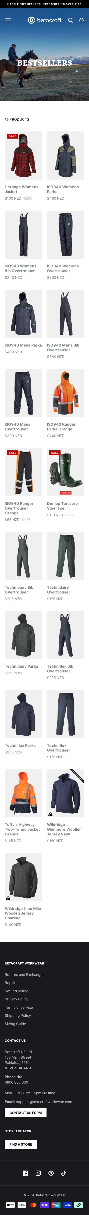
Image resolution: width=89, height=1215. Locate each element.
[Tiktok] (64, 1173)
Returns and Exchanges (24, 974)
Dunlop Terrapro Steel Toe (62, 506)
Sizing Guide (15, 1024)
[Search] (70, 20)
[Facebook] (25, 1173)
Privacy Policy (16, 999)
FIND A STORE (20, 1144)
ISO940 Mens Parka (23, 345)
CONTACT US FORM (25, 1113)
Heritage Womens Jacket (21, 189)
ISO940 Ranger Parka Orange (61, 426)
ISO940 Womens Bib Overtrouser (21, 268)
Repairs (11, 982)
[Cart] (81, 20)
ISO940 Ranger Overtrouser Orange (19, 508)
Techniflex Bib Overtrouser (60, 668)
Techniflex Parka (20, 745)
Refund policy (16, 991)
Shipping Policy (18, 1015)
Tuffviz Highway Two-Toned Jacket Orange (22, 829)
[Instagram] (38, 1173)
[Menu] (8, 20)
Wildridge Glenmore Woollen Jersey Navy (64, 829)
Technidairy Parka (21, 666)
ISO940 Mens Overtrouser (17, 426)
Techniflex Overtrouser (58, 747)
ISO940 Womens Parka (63, 189)
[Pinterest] (51, 1173)
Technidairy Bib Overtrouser (19, 589)
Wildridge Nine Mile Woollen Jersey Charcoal (23, 913)
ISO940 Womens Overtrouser (63, 268)
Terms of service (19, 1007)
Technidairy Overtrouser (58, 589)
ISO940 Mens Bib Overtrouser (63, 347)
